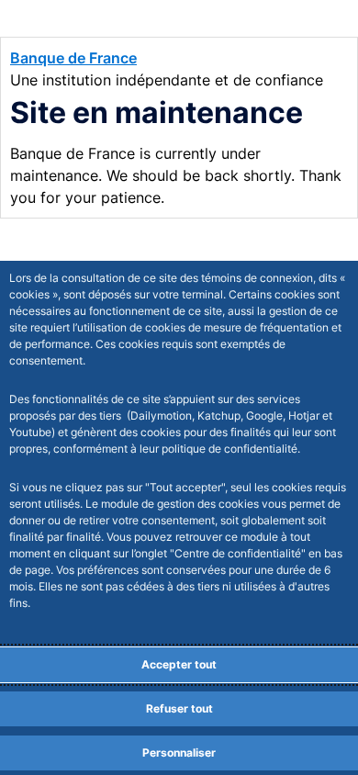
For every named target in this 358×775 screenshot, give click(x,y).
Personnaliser (179, 752)
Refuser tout (179, 708)
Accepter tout (179, 664)
